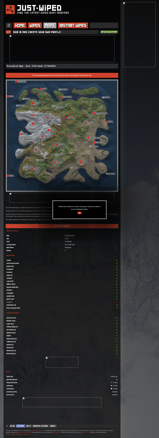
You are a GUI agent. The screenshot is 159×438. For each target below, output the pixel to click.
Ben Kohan (55, 432)
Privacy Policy (26, 434)
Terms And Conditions (16, 434)
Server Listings (40, 426)
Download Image (62, 226)
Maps (50, 25)
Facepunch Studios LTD (36, 430)
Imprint (8, 434)
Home (20, 25)
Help (28, 426)
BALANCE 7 (84, 432)
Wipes (35, 25)
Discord (20, 426)
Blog (12, 426)
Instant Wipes (73, 25)
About (53, 426)
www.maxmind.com (24, 432)
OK (79, 213)
